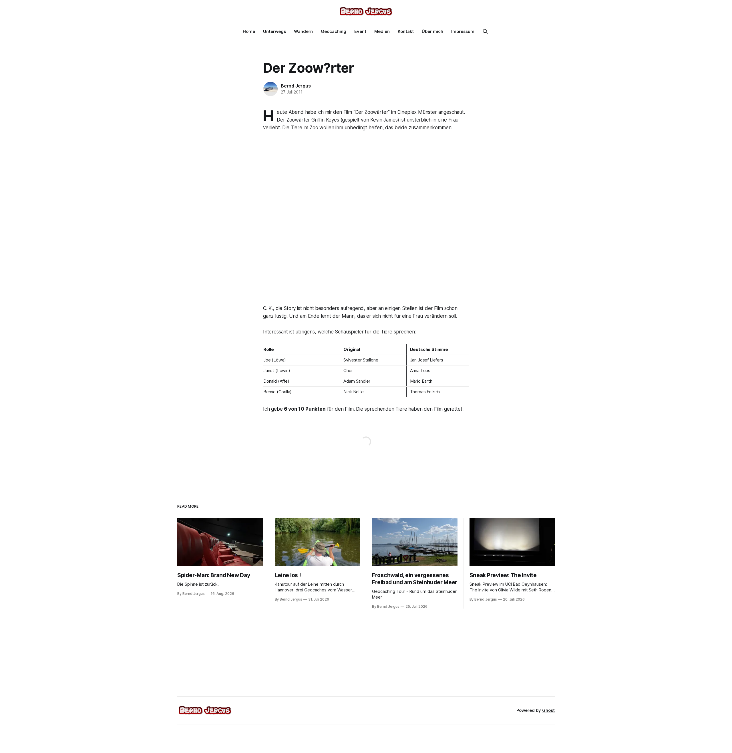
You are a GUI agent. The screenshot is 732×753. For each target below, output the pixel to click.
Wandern (303, 31)
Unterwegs (274, 31)
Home (249, 31)
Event (360, 31)
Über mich (432, 31)
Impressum (462, 31)
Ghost (548, 710)
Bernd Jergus (296, 86)
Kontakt (406, 31)
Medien (382, 31)
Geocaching (333, 31)
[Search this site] (485, 31)
